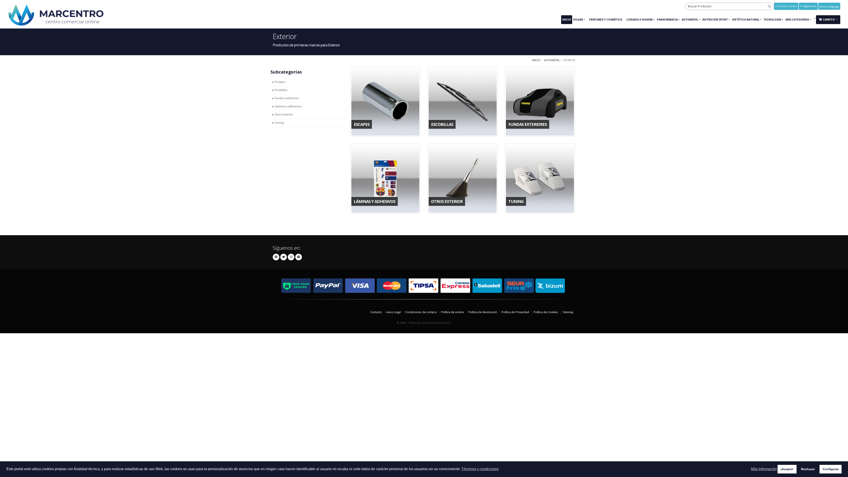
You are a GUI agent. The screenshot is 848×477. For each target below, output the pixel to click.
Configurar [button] (831, 469)
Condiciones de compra (421, 312)
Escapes (280, 82)
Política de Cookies (546, 312)
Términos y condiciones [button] (480, 469)
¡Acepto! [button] (786, 469)
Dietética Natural (745, 19)
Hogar (578, 19)
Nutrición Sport (715, 19)
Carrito (829, 19)
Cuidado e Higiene (639, 19)
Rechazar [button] (808, 469)
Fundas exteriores (286, 98)
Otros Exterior (283, 114)
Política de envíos (452, 312)
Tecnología (772, 19)
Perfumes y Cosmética (605, 19)
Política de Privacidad (515, 312)
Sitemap (568, 312)
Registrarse (809, 6)
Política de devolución (482, 312)
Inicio (566, 19)
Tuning (279, 123)
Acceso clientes (787, 6)
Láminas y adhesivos (288, 106)
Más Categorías (797, 19)
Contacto (376, 312)
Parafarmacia (667, 19)
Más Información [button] (764, 469)
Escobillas (281, 90)
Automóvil (690, 19)
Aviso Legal (393, 312)
